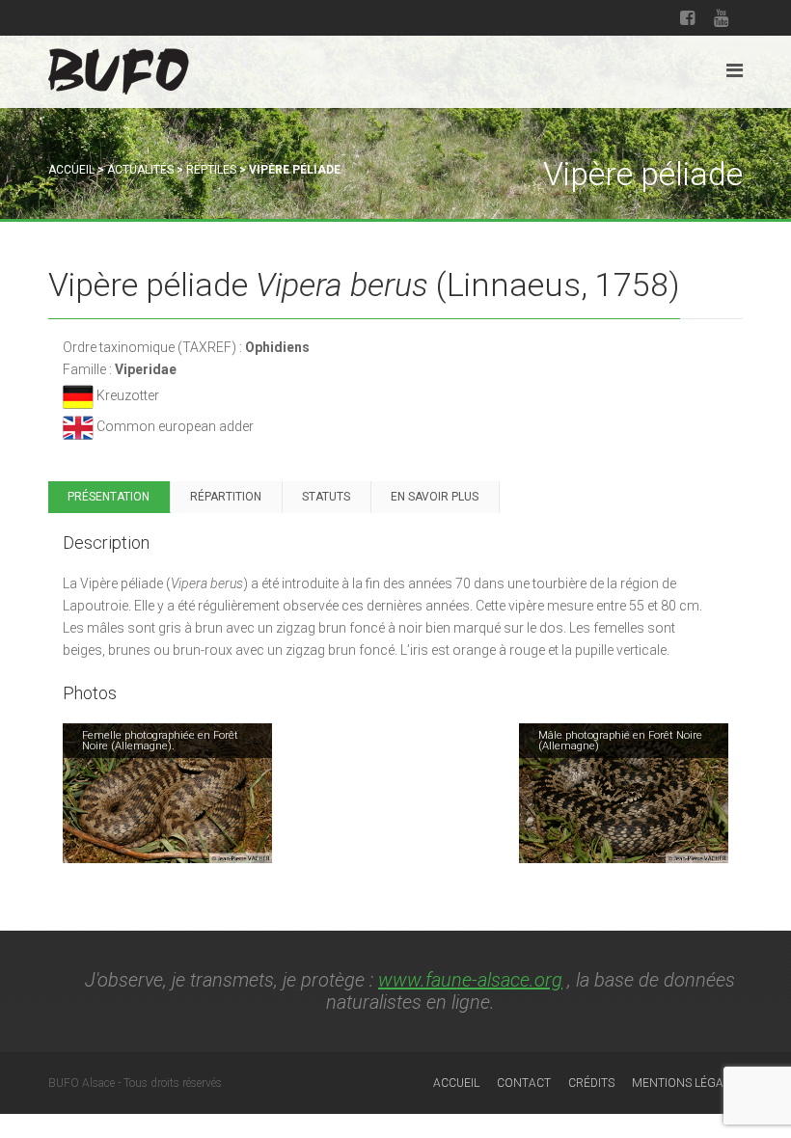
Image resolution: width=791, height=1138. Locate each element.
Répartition (225, 496)
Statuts (326, 496)
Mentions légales (687, 1083)
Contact (524, 1083)
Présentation (109, 496)
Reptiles (211, 169)
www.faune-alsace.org (470, 979)
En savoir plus (434, 496)
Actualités (140, 169)
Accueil (71, 169)
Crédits (591, 1083)
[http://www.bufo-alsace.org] (118, 68)
